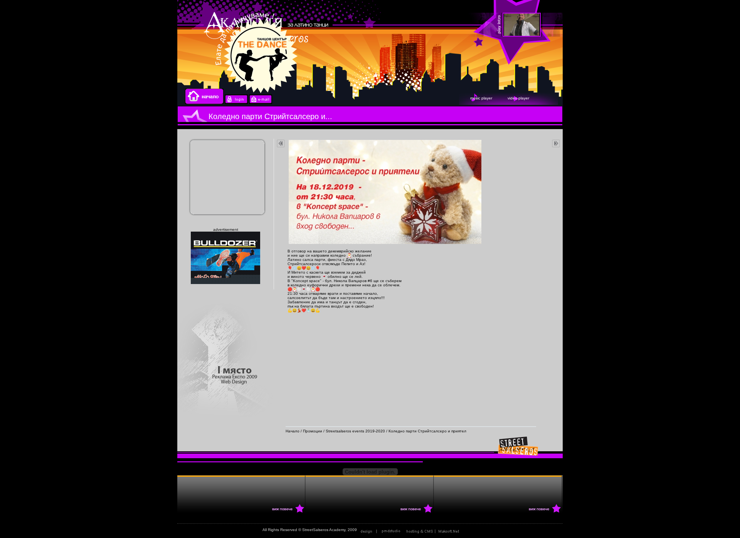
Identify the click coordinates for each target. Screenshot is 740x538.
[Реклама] (434, 530)
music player (481, 98)
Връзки (471, 530)
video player (518, 98)
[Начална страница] (204, 103)
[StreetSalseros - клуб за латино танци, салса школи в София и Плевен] (649, 25)
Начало (292, 431)
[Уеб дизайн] (381, 530)
